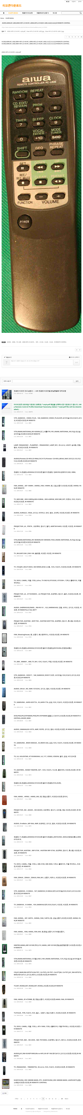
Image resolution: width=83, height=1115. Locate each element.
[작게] (72, 36)
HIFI (37, 342)
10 (49, 1099)
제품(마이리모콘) (27, 13)
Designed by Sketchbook (50, 1111)
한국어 (79, 1)
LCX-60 (41, 342)
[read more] (41, 394)
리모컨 (51, 342)
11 (52, 1099)
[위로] (75, 36)
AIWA (13, 342)
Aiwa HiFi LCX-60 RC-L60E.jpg (35, 31)
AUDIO (9, 342)
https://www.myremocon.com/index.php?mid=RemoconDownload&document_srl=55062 (24, 27)
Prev (16, 1099)
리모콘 (46, 342)
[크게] (69, 36)
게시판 (55, 13)
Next (66, 1099)
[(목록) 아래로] (78, 36)
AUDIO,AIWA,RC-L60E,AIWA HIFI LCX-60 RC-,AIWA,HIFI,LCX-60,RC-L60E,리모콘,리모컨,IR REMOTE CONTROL (36, 23)
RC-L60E (19, 342)
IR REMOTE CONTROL (60, 342)
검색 (77, 381)
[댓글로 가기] (81, 36)
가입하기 (74, 1)
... (24, 1099)
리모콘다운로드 (11, 5)
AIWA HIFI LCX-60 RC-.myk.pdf (16, 31)
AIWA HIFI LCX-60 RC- (28, 342)
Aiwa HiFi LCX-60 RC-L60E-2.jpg (54, 31)
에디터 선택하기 (75, 357)
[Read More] (41, 422)
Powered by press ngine (33, 1111)
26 (62, 1099)
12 (55, 1099)
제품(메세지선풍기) (43, 13)
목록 (5, 1093)
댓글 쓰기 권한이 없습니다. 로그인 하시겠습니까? (25, 361)
